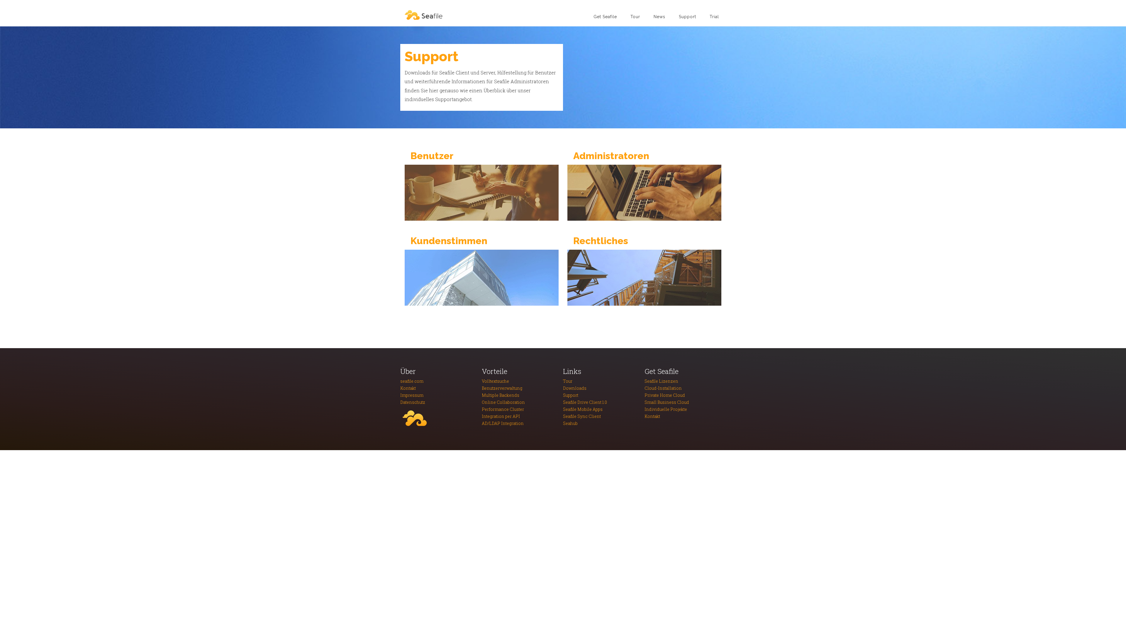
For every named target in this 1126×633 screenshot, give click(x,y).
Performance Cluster (503, 409)
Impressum (411, 395)
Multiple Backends (500, 395)
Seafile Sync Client (582, 416)
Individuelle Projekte (666, 409)
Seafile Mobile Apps (583, 409)
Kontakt (408, 388)
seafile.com (411, 381)
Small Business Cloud (667, 402)
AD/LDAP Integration (503, 423)
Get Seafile (605, 16)
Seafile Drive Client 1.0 (585, 402)
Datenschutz (412, 402)
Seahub (570, 423)
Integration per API (501, 416)
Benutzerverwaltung (502, 388)
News (659, 16)
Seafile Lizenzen (661, 381)
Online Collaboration (503, 402)
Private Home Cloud (665, 395)
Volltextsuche (495, 381)
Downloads (574, 388)
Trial (714, 16)
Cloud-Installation (663, 388)
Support (687, 16)
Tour (635, 16)
